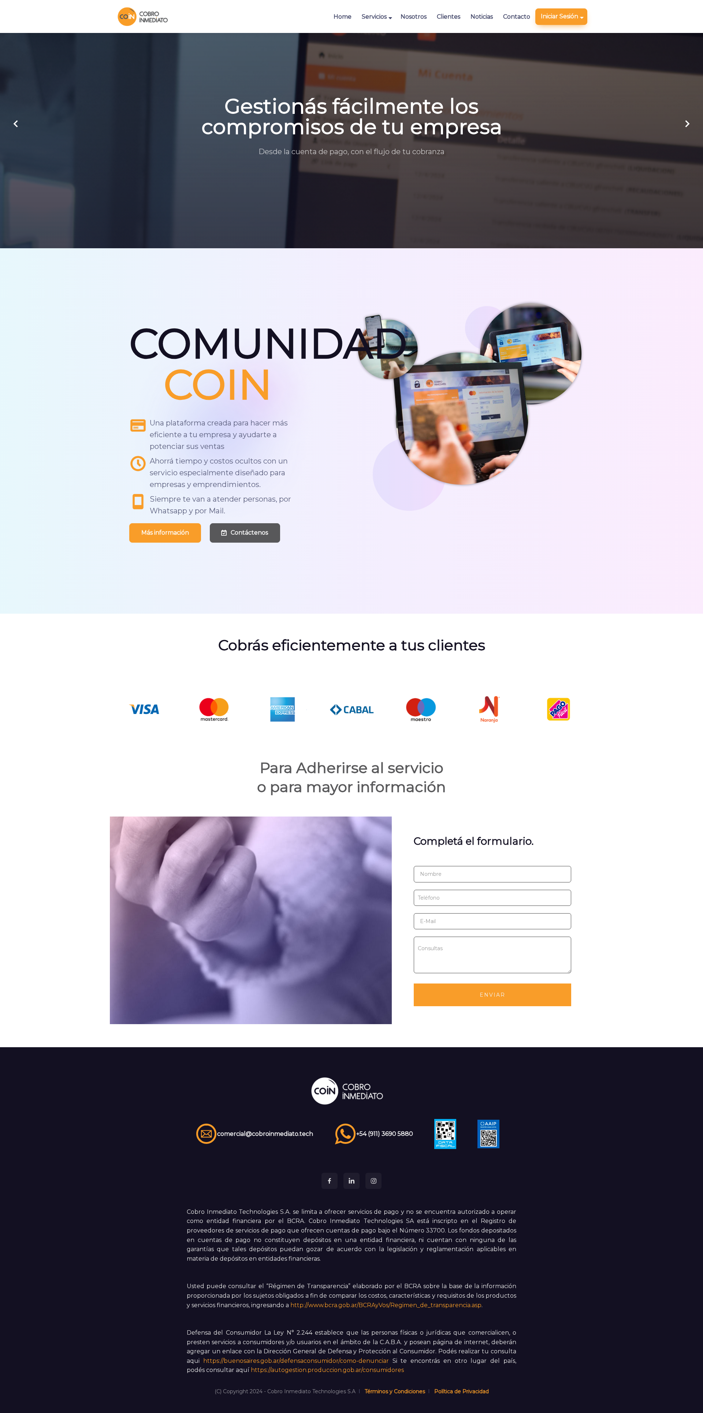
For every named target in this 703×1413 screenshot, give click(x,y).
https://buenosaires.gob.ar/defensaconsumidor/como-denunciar (296, 1360)
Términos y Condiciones (395, 1391)
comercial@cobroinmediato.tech (265, 1133)
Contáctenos (249, 532)
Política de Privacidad (461, 1391)
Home (343, 16)
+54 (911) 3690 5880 (384, 1133)
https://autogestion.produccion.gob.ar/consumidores (327, 1369)
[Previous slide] (16, 124)
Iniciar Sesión (559, 16)
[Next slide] (687, 124)
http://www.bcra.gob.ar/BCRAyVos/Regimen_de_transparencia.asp (385, 1305)
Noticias (481, 16)
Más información (165, 532)
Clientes (448, 16)
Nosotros (414, 16)
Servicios (374, 16)
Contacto (516, 16)
